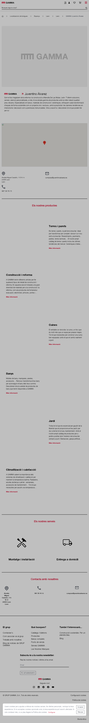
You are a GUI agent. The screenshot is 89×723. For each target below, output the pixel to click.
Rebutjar (80, 712)
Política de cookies (40, 712)
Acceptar (80, 707)
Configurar (51, 712)
